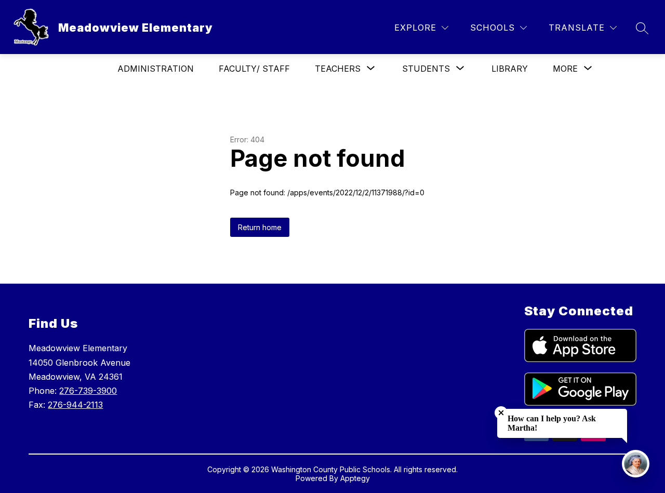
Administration (155, 68)
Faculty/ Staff (254, 68)
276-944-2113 (75, 404)
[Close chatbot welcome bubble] (501, 412)
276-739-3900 (88, 390)
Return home (260, 227)
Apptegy (355, 478)
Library (509, 68)
